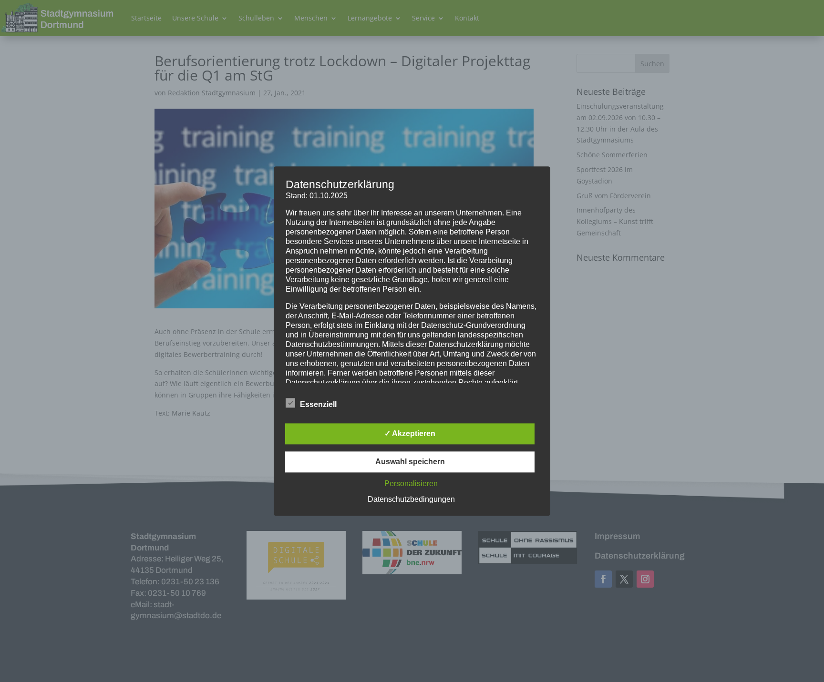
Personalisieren (411, 483)
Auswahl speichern (410, 462)
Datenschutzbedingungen (411, 499)
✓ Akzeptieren (409, 433)
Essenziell (318, 404)
